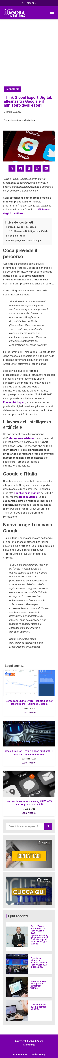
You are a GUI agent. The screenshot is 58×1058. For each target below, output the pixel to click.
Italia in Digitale (28, 496)
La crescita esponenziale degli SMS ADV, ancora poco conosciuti (29, 803)
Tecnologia (12, 89)
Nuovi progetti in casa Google (24, 240)
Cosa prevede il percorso (22, 227)
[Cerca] (48, 826)
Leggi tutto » (29, 713)
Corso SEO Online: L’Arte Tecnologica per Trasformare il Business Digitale (29, 702)
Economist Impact (14, 402)
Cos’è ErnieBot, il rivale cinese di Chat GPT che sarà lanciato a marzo (29, 752)
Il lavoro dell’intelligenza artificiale (30, 231)
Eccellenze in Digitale (27, 493)
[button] (12, 168)
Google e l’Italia (16, 235)
